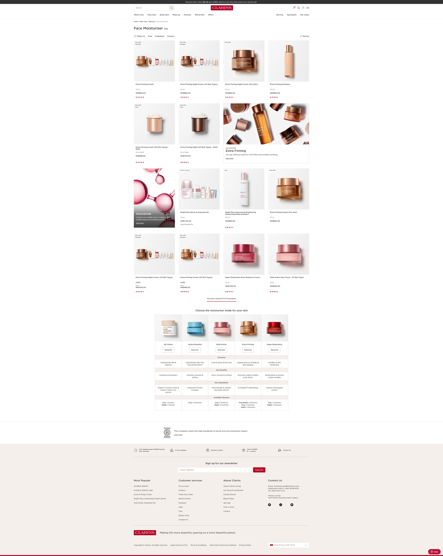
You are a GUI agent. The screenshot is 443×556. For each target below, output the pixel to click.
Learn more (178, 435)
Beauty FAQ (184, 515)
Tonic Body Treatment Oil (144, 503)
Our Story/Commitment (233, 490)
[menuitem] (294, 7)
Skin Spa (226, 503)
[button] (154, 480)
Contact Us (183, 520)
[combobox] (288, 545)
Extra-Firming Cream (143, 494)
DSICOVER (229, 158)
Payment (182, 503)
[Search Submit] (171, 7)
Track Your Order (186, 494)
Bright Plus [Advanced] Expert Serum (150, 499)
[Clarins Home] (222, 8)
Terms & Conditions (198, 545)
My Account (184, 486)
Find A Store (228, 507)
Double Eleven (229, 494)
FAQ (180, 511)
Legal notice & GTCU (179, 545)
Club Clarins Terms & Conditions (223, 545)
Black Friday (228, 499)
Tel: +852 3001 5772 (276, 491)
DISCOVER (140, 223)
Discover (168, 350)
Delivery (182, 490)
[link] (266, 133)
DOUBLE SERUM (141, 486)
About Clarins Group (232, 486)
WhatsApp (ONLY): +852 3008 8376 (283, 488)
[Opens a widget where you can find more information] (434, 552)
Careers (226, 511)
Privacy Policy (245, 545)
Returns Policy (185, 499)
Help (181, 507)
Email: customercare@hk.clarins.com (283, 486)
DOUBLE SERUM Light (143, 490)
